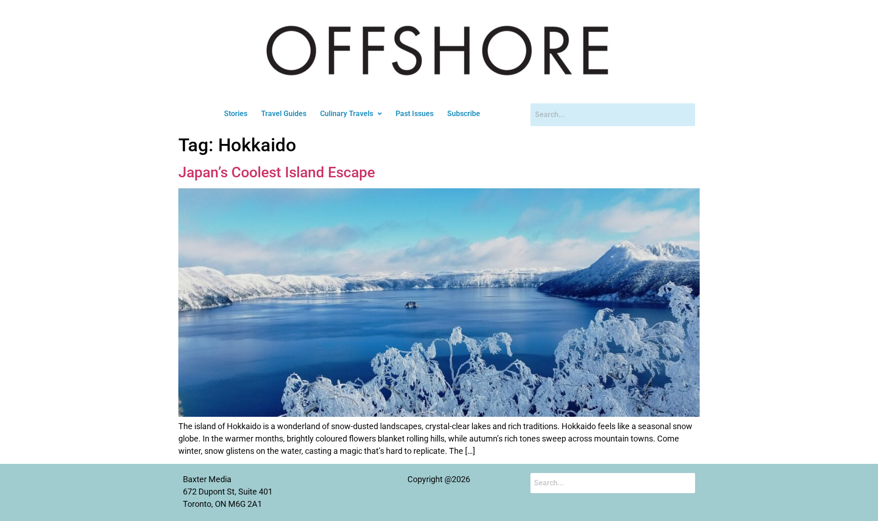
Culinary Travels (346, 113)
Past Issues (415, 113)
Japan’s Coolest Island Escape (276, 172)
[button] (351, 113)
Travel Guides (283, 113)
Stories (235, 113)
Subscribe (463, 113)
